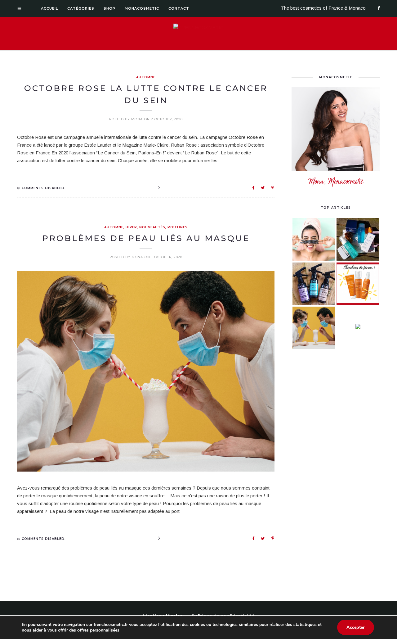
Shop (109, 8)
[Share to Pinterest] (273, 187)
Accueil (49, 8)
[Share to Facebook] (253, 187)
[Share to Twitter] (263, 187)
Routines (177, 227)
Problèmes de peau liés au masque (146, 238)
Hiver (131, 227)
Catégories (80, 8)
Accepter (355, 627)
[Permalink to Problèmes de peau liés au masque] (158, 539)
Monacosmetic (142, 8)
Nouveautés (152, 227)
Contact (178, 8)
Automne (145, 77)
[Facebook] (378, 9)
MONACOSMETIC (335, 77)
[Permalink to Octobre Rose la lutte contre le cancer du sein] (158, 188)
